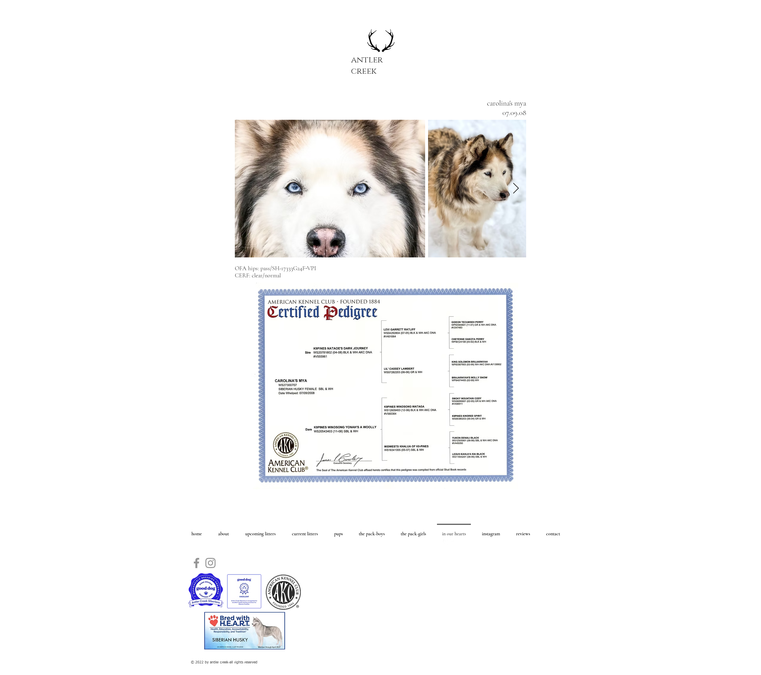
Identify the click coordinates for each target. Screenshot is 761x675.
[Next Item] (515, 188)
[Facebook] (196, 563)
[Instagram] (210, 563)
